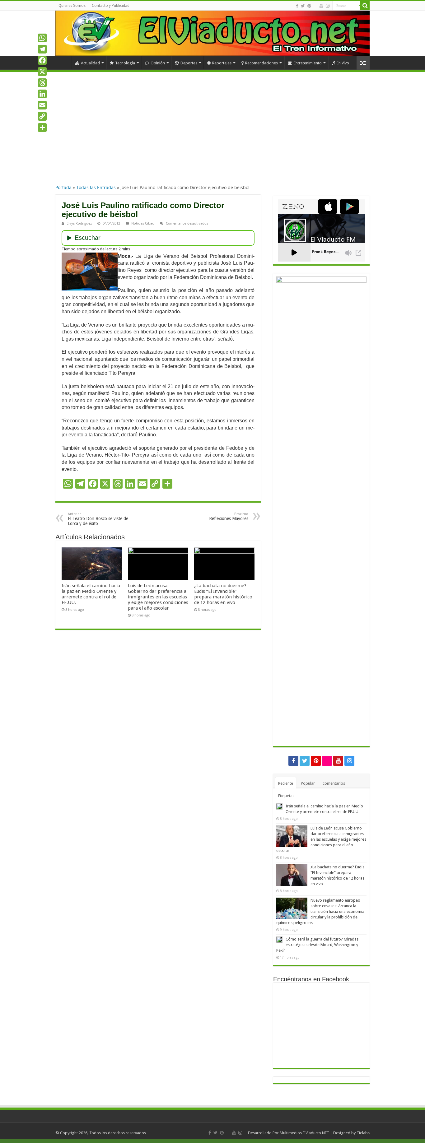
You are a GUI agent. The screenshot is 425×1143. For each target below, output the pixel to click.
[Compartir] (42, 127)
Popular (308, 783)
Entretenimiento (308, 63)
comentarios (334, 783)
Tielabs (363, 1133)
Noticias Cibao (142, 223)
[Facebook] (297, 6)
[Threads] (42, 82)
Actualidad (90, 63)
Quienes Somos (72, 5)
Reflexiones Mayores (228, 516)
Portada (63, 187)
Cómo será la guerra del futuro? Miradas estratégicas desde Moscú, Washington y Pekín (317, 945)
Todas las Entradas (96, 187)
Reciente (285, 783)
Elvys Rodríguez (79, 223)
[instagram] (327, 6)
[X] (42, 71)
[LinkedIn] (42, 94)
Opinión (158, 63)
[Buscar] (365, 5)
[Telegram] (42, 49)
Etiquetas (286, 795)
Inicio (63, 62)
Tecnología (125, 63)
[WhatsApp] (42, 38)
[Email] (42, 105)
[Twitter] (303, 6)
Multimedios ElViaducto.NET (304, 1133)
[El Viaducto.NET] (212, 33)
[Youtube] (321, 6)
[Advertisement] (212, 133)
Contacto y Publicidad (110, 5)
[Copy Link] (42, 116)
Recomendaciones (261, 63)
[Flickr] (315, 6)
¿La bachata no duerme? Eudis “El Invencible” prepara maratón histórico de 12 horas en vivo (223, 594)
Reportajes (221, 63)
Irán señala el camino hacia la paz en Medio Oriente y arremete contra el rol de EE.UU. (91, 594)
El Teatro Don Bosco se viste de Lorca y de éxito (98, 519)
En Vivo (343, 63)
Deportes (188, 63)
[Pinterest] (309, 6)
